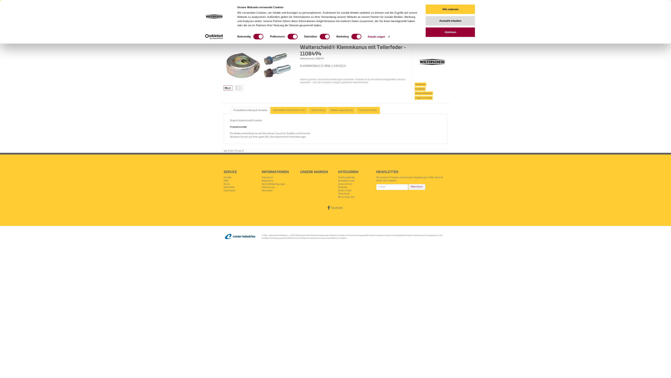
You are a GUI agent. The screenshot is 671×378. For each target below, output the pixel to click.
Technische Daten (368, 110)
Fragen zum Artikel (424, 98)
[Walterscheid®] (432, 62)
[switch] (293, 36)
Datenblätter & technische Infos (289, 110)
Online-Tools (344, 191)
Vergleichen (420, 84)
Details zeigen (376, 36)
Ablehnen (450, 32)
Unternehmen (345, 184)
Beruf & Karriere (346, 197)
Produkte (342, 187)
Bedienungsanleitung (342, 110)
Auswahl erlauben (450, 20)
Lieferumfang (318, 110)
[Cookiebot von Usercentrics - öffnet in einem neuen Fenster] (214, 36)
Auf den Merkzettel (424, 93)
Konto (227, 184)
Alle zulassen (450, 9)
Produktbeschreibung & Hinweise (250, 110)
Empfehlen (420, 89)
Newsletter (267, 191)
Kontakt (227, 177)
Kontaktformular (346, 181)
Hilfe (226, 181)
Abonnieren (417, 187)
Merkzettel (229, 187)
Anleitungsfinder (346, 177)
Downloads (229, 191)
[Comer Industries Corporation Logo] (240, 236)
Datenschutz (268, 187)
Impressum (267, 177)
